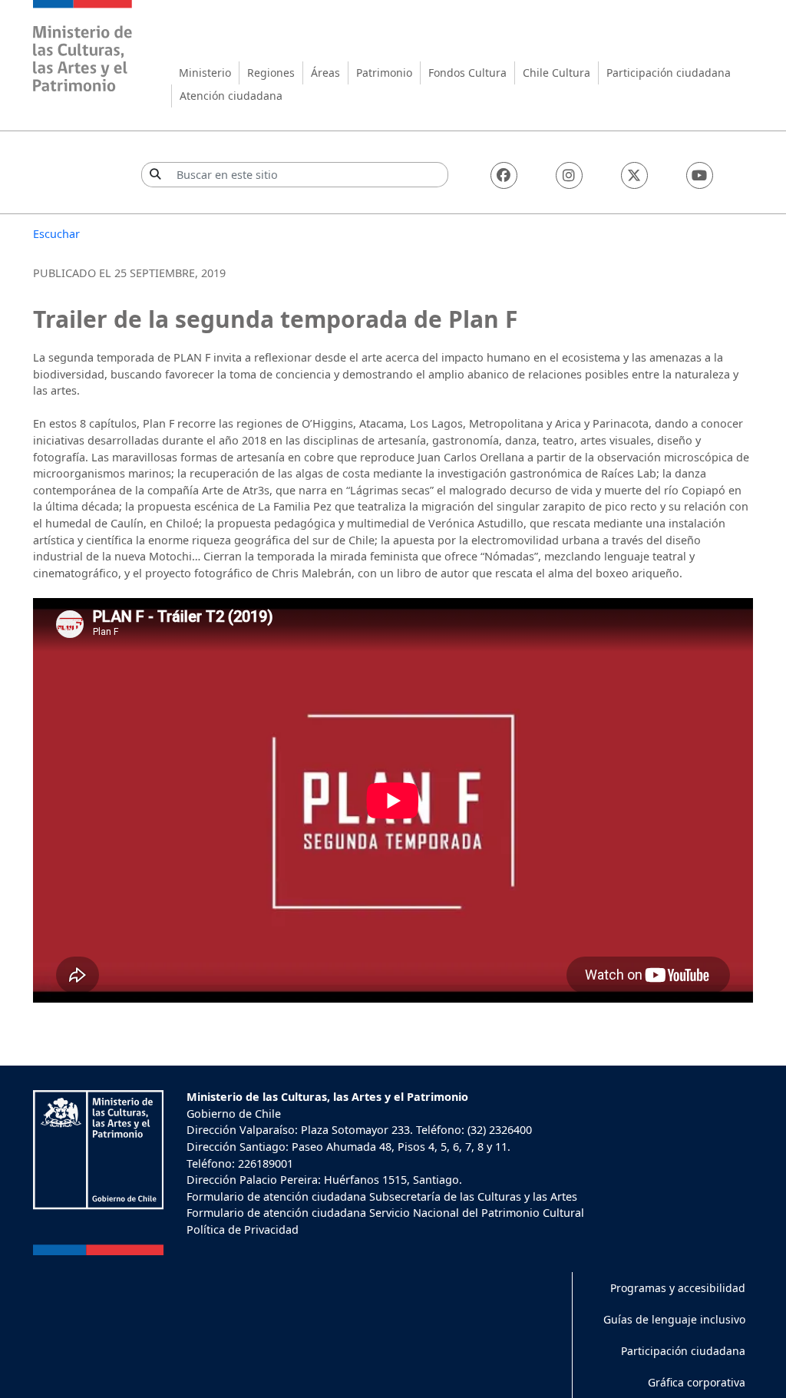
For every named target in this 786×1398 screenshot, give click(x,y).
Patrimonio (384, 72)
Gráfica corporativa (696, 1382)
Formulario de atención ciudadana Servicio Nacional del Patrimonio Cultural (385, 1212)
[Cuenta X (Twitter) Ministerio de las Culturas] (634, 175)
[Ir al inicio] (83, 48)
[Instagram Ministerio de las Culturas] (569, 175)
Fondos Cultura (467, 72)
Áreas (325, 72)
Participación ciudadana (668, 72)
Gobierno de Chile (234, 1113)
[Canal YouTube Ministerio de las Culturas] (699, 175)
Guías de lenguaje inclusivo (674, 1319)
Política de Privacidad (243, 1229)
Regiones (271, 72)
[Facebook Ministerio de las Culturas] (503, 175)
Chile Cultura (556, 72)
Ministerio (205, 72)
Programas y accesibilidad (677, 1288)
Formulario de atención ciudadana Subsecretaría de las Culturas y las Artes (382, 1196)
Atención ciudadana (231, 95)
